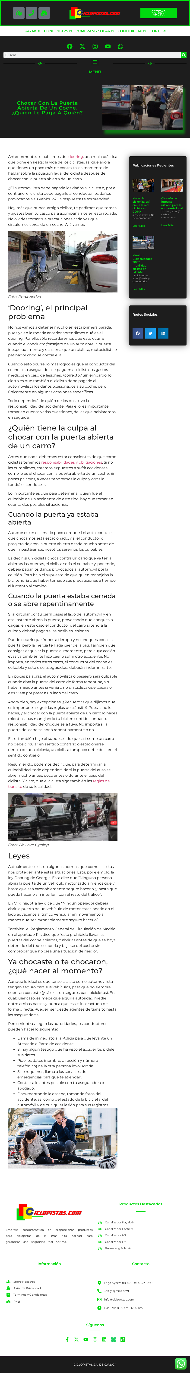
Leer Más (139, 225)
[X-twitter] (82, 46)
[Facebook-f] (67, 1339)
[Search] (184, 55)
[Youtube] (108, 46)
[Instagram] (95, 46)
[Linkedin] (104, 1339)
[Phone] (31, 13)
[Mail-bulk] (44, 13)
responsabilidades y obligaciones (71, 462)
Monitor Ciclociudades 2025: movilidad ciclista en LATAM (142, 264)
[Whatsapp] (120, 46)
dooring (75, 156)
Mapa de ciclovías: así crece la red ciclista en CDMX (141, 205)
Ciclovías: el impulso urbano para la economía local (172, 203)
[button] (95, 62)
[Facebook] (69, 46)
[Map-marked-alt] (19, 13)
